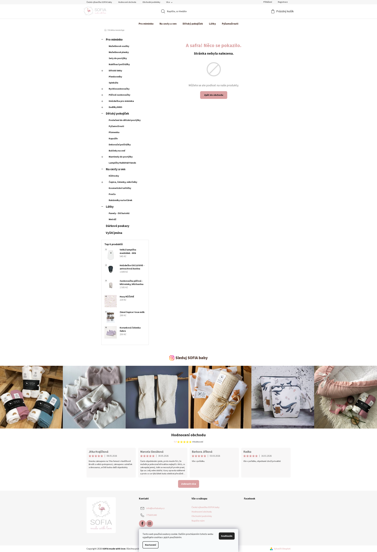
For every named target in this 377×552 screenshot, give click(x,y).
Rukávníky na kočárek (120, 200)
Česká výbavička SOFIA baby (99, 2)
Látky (110, 207)
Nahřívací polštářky (119, 64)
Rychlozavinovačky (119, 88)
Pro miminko (114, 39)
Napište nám (198, 520)
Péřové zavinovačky (119, 95)
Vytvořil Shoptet (282, 548)
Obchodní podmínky (151, 2)
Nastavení (150, 545)
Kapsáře (113, 138)
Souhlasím (226, 536)
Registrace (283, 2)
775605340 (151, 515)
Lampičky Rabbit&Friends (122, 162)
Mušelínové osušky (119, 46)
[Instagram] (149, 523)
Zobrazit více (188, 484)
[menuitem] (146, 24)
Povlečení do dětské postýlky (125, 120)
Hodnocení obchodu (127, 2)
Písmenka (114, 132)
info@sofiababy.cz (155, 508)
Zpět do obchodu (213, 95)
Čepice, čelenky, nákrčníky (123, 182)
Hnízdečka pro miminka (121, 101)
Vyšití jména (114, 233)
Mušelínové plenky (119, 52)
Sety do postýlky (118, 58)
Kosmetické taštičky (120, 188)
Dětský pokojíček (117, 113)
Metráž (112, 219)
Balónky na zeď (117, 150)
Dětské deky (115, 70)
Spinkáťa (113, 82)
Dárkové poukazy (117, 226)
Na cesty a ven (115, 169)
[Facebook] (142, 523)
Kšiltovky (114, 175)
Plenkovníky (115, 76)
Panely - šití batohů (119, 213)
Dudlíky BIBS (115, 107)
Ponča (112, 194)
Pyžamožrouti (116, 126)
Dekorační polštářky (120, 144)
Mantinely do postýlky (121, 156)
